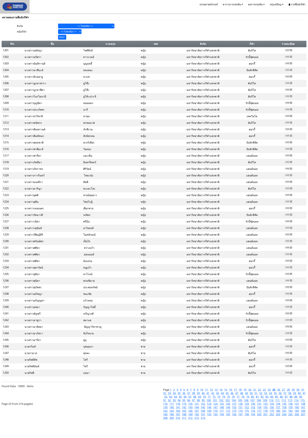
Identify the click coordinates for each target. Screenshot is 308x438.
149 (228, 407)
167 (196, 411)
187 (178, 414)
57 (285, 393)
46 (232, 393)
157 (278, 407)
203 (278, 414)
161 (303, 407)
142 (184, 407)
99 (203, 400)
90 (301, 397)
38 (194, 393)
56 (280, 393)
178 (265, 411)
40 (203, 393)
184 (303, 411)
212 (190, 418)
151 (240, 407)
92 (169, 400)
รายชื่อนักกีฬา (297, 4)
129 (246, 404)
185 (165, 414)
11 (207, 389)
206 (297, 414)
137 (297, 404)
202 (272, 414)
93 (174, 400)
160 (297, 407)
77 (238, 397)
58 (290, 393)
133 (272, 404)
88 (291, 397)
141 (178, 407)
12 (211, 389)
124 (215, 404)
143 (190, 407)
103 (227, 400)
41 (208, 393)
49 (246, 393)
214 (203, 418)
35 (179, 393)
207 (303, 414)
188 (184, 414)
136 (290, 404)
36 (184, 393)
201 (265, 414)
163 (171, 411)
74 (224, 397)
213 (196, 418)
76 (233, 397)
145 (203, 407)
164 (178, 411)
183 (297, 411)
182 (290, 411)
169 (209, 411)
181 (284, 411)
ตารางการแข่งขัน (232, 4)
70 (204, 397)
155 (265, 407)
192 (209, 414)
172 (228, 411)
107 (252, 400)
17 (235, 389)
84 (272, 397)
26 (279, 389)
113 (290, 400)
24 (269, 389)
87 (286, 397)
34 (174, 393)
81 (257, 397)
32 (165, 393)
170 (215, 411)
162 (165, 411)
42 (213, 393)
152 (246, 407)
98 (198, 400)
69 (200, 397)
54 (271, 393)
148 (221, 407)
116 (165, 404)
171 (221, 411)
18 (240, 389)
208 (165, 418)
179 (272, 411)
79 (248, 397)
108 (259, 400)
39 (198, 393)
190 (196, 414)
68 (195, 397)
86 (281, 397)
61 (304, 393)
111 (277, 400)
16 (231, 389)
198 (246, 414)
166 (190, 411)
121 (196, 404)
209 (171, 418)
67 (190, 397)
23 (264, 389)
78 (243, 397)
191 (203, 414)
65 (180, 397)
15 (226, 389)
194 (221, 414)
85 (277, 397)
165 (184, 411)
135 (284, 404)
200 (259, 414)
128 (240, 404)
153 (253, 407)
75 (229, 397)
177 (259, 411)
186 (171, 414)
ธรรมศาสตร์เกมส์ (209, 4)
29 (293, 389)
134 (278, 404)
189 (190, 414)
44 (222, 393)
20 (250, 389)
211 (184, 418)
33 (169, 393)
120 (190, 404)
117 (171, 404)
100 (208, 400)
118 (178, 404)
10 (202, 389)
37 (189, 393)
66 (185, 397)
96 (189, 400)
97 (194, 400)
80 (253, 397)
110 (271, 400)
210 (178, 418)
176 (253, 411)
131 (259, 404)
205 (290, 414)
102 (221, 400)
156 (272, 407)
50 (251, 393)
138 (303, 404)
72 (214, 397)
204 (284, 414)
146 (209, 407)
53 (266, 393)
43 (218, 393)
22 (259, 389)
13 (216, 389)
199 (253, 414)
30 (298, 389)
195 (228, 414)
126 (228, 404)
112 (284, 400)
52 (261, 393)
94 (179, 400)
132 (265, 404)
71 (209, 397)
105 (240, 400)
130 (253, 404)
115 (302, 400)
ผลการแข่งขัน (255, 4)
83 (267, 397)
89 (296, 397)
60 (299, 393)
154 (259, 407)
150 (234, 407)
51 (256, 393)
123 (209, 404)
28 (288, 389)
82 (262, 397)
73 (219, 397)
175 (246, 411)
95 (184, 400)
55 (275, 393)
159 (290, 407)
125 (221, 404)
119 (184, 404)
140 (171, 407)
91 (165, 400)
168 (203, 411)
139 (165, 407)
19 (245, 389)
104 (233, 400)
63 (171, 397)
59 (295, 393)
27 (284, 389)
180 (278, 411)
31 (303, 389)
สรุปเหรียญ (276, 4)
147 (215, 407)
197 (240, 414)
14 (221, 389)
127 (234, 404)
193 (215, 414)
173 (234, 411)
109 (265, 400)
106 (246, 400)
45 (227, 393)
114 (296, 400)
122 (203, 404)
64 (176, 397)
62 (166, 397)
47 (237, 393)
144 (196, 407)
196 (234, 414)
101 (215, 400)
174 (240, 411)
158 (284, 407)
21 (255, 389)
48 (242, 393)
